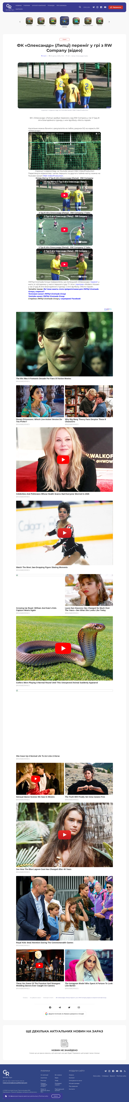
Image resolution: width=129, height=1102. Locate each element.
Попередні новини (58, 1084)
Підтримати (117, 7)
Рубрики (27, 5)
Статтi (64, 39)
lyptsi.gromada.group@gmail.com (15, 1083)
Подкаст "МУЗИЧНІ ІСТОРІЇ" (44, 1085)
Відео (56, 1078)
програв (80, 284)
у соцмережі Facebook (69, 299)
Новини (19, 5)
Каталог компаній (39, 5)
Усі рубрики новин (35, 997)
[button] (50, 1007)
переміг (94, 282)
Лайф (56, 1080)
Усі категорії (44, 1075)
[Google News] (121, 1071)
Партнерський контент (59, 1089)
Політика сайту (121, 1076)
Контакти (19, 9)
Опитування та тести (75, 1080)
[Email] (79, 1007)
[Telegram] (59, 1007)
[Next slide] (109, 21)
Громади (51, 5)
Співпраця (105, 1076)
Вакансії (112, 1076)
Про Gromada (62, 5)
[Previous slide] (19, 21)
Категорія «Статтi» (48, 997)
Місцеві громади (74, 1083)
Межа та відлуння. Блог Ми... (45, 1090)
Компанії (71, 1078)
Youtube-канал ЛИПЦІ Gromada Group (46, 296)
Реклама (43, 1080)
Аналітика (44, 1078)
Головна (25, 997)
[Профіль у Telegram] (93, 7)
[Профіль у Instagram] (97, 7)
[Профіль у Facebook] (101, 7)
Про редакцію (73, 1086)
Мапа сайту (96, 1076)
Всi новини (58, 1075)
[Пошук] (80, 7)
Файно (56, 1096)
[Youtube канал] (105, 7)
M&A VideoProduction (53, 176)
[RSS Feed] (125, 1071)
